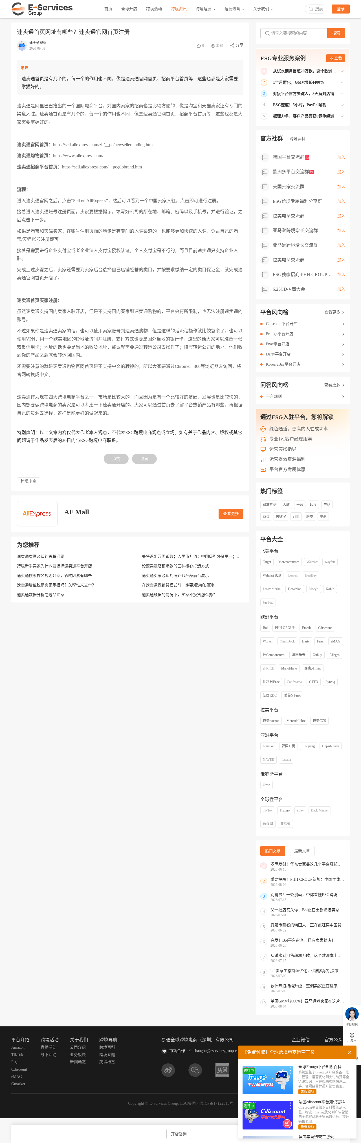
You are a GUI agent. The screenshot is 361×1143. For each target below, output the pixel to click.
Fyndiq (330, 682)
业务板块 (78, 1055)
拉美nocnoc (271, 721)
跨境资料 (297, 139)
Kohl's (330, 589)
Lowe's (293, 575)
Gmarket (268, 746)
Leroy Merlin (272, 589)
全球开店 (129, 9)
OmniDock (287, 641)
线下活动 (48, 1055)
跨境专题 (107, 1055)
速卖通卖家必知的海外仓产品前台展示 (175, 575)
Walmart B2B (272, 575)
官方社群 (271, 138)
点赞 (116, 459)
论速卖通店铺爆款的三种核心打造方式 (175, 566)
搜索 (336, 33)
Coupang (309, 746)
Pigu (15, 1062)
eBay (300, 810)
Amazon (18, 1047)
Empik (306, 628)
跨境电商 (28, 481)
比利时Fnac (271, 682)
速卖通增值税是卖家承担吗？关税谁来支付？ (56, 585)
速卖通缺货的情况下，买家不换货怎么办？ (179, 595)
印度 (313, 505)
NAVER (268, 760)
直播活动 (48, 1047)
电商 (323, 517)
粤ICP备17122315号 (216, 1103)
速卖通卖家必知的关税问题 (40, 556)
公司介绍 (78, 1047)
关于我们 (261, 9)
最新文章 (302, 851)
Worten (267, 641)
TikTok (267, 810)
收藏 (144, 459)
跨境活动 (154, 9)
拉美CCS (319, 721)
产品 (326, 505)
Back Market (319, 810)
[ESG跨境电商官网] (42, 9)
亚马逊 (285, 824)
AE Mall (76, 512)
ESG (266, 517)
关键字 (281, 517)
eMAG (335, 641)
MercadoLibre (296, 721)
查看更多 (231, 514)
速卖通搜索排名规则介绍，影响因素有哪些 (54, 575)
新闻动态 (78, 1062)
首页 (108, 9)
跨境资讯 (179, 9)
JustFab (268, 602)
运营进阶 (232, 9)
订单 (296, 517)
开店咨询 (179, 1134)
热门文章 (273, 851)
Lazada (286, 760)
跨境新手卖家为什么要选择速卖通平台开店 (54, 566)
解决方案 (269, 505)
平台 (299, 505)
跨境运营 (204, 9)
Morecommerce (288, 562)
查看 (338, 58)
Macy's (313, 589)
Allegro (334, 655)
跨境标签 (107, 1062)
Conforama (294, 682)
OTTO (313, 682)
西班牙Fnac (312, 668)
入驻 (286, 505)
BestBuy (311, 575)
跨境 (309, 517)
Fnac (320, 641)
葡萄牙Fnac (292, 695)
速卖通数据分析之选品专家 (40, 595)
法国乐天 (298, 655)
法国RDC (270, 695)
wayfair (330, 562)
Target (267, 562)
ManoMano (289, 668)
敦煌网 (268, 824)
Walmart (312, 562)
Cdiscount (325, 628)
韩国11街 (288, 746)
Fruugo (285, 810)
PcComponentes (274, 655)
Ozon (266, 785)
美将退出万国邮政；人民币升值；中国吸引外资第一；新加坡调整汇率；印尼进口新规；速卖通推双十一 (232, 556)
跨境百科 (107, 1047)
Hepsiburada (330, 746)
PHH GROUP (285, 628)
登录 (341, 9)
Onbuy (317, 655)
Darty (306, 641)
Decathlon (294, 589)
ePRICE (268, 668)
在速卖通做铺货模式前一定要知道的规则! (178, 585)
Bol (265, 628)
